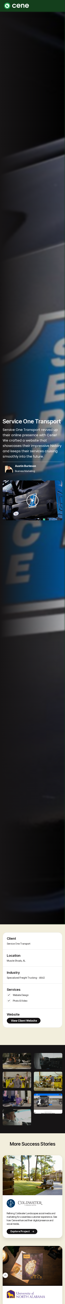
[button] (58, 6)
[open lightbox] (32, 500)
